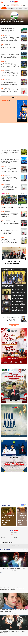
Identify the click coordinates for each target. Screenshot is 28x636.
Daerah (2, 204)
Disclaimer (16, 540)
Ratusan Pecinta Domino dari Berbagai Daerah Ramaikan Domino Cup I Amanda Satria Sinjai (9, 47)
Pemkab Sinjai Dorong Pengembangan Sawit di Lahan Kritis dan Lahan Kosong (9, 188)
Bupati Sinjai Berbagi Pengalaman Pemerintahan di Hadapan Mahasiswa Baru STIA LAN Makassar (10, 319)
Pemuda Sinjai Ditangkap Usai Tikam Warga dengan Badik (12, 286)
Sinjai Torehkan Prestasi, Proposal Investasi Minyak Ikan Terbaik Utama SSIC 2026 (10, 161)
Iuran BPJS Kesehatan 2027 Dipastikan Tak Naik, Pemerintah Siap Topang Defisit (9, 30)
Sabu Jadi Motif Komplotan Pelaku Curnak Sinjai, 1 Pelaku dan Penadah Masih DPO (18, 303)
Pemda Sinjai (4, 100)
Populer (23, 5)
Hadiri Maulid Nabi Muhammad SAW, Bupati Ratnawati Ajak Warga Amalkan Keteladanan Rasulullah (9, 83)
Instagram (12, 536)
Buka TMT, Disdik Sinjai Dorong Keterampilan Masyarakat (14, 262)
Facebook (10, 536)
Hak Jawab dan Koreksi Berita (7, 542)
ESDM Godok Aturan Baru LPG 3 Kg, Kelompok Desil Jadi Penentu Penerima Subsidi (10, 152)
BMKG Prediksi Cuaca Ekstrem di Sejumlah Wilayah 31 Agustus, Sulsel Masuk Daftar (12, 21)
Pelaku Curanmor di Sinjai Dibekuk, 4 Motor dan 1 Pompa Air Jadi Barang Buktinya (18, 309)
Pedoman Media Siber (6, 540)
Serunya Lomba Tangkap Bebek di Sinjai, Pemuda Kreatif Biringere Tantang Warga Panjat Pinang (10, 39)
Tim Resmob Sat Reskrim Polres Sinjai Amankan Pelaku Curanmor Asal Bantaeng (18, 297)
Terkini (15, 5)
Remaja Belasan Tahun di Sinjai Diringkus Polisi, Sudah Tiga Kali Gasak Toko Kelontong (19, 291)
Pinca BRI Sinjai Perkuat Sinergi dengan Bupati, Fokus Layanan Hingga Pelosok (9, 215)
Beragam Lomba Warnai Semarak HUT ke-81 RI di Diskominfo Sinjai (10, 222)
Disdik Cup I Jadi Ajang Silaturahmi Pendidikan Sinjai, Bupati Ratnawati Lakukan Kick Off (10, 65)
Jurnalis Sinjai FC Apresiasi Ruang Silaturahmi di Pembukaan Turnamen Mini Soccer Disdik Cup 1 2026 (10, 56)
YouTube (16, 536)
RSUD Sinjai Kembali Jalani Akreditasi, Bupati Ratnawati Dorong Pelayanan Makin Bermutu (10, 241)
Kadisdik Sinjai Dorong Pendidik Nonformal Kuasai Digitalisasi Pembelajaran (9, 91)
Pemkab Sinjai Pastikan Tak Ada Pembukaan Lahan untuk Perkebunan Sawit (9, 232)
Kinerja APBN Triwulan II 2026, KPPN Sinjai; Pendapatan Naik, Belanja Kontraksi (9, 179)
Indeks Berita (14, 325)
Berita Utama (6, 5)
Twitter (14, 536)
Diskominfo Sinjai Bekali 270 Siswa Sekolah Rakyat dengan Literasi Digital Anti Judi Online (9, 170)
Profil (15, 537)
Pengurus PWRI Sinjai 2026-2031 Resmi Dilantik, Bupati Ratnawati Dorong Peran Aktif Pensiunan (9, 74)
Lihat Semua (23, 193)
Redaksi (3, 537)
